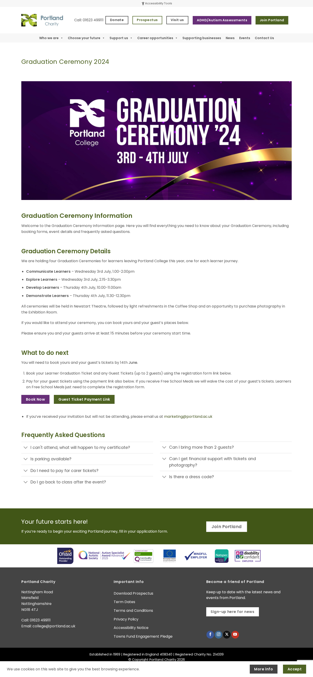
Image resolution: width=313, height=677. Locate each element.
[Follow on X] (227, 635)
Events (244, 38)
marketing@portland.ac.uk (188, 416)
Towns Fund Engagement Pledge (143, 636)
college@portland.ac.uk (54, 626)
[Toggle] (25, 448)
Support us (119, 38)
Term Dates (124, 601)
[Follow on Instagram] (218, 635)
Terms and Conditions (133, 610)
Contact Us (264, 38)
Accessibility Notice (131, 627)
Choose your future (84, 38)
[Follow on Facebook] (210, 635)
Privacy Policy (126, 619)
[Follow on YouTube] (235, 635)
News (230, 38)
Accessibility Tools (156, 3)
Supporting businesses (201, 38)
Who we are (49, 38)
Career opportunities (155, 38)
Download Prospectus (133, 593)
